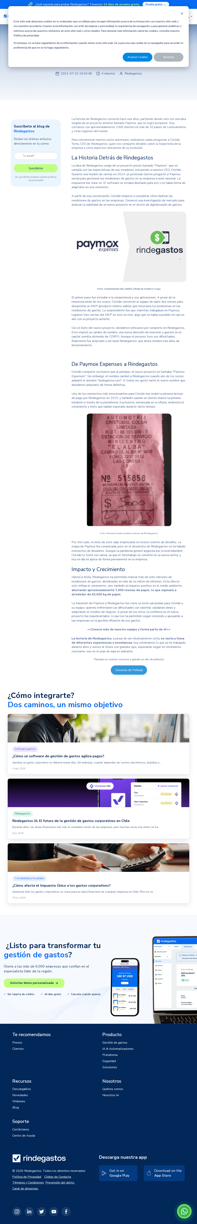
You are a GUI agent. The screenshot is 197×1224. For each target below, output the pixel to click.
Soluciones (109, 1067)
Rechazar (168, 57)
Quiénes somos (112, 1089)
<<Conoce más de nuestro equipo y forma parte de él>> (128, 629)
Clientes (18, 1049)
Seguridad (109, 1061)
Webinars (18, 1101)
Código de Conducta (57, 1177)
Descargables (21, 1089)
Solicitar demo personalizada (32, 983)
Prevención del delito (60, 1182)
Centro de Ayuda (23, 1136)
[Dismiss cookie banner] (182, 14)
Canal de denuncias (25, 1188)
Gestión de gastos (114, 1043)
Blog (15, 1107)
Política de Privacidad (26, 1177)
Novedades (20, 1095)
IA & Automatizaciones (118, 1049)
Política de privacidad (26, 35)
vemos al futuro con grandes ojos (114, 647)
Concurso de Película (129, 670)
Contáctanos (20, 1129)
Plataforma (110, 1055)
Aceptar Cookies (138, 57)
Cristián (175, 170)
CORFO (113, 336)
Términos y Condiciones (28, 1182)
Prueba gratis (156, 4)
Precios (17, 1043)
